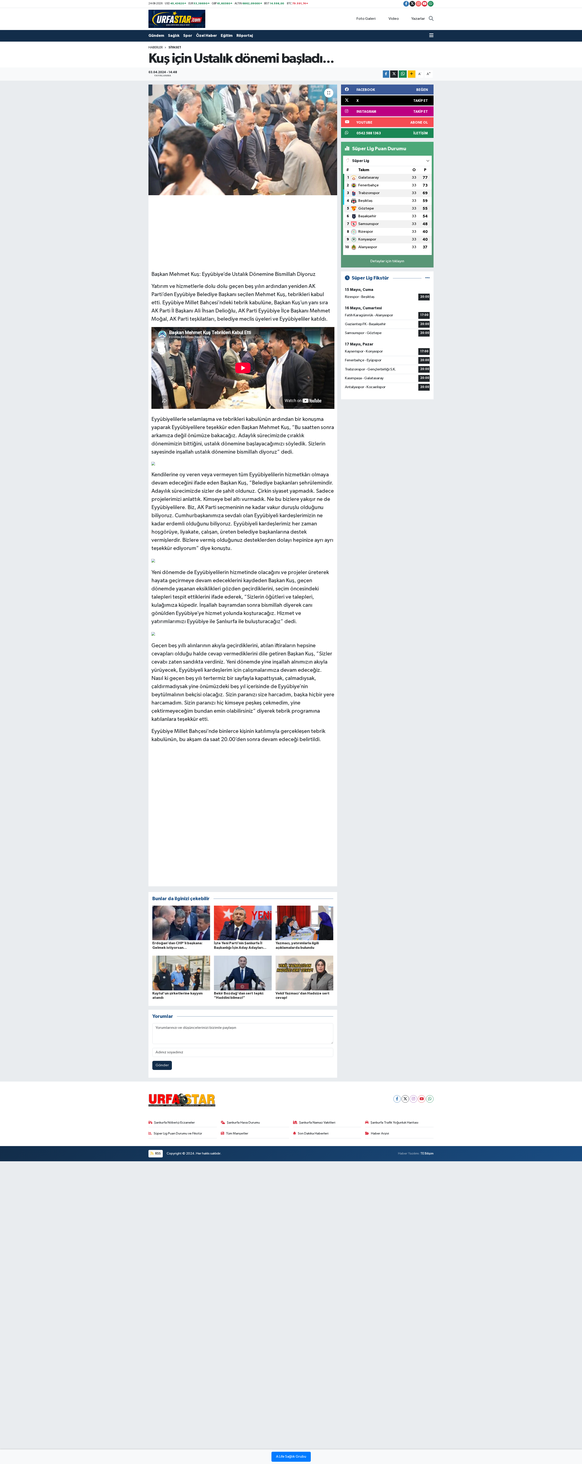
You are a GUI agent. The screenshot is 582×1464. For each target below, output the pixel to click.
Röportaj (244, 35)
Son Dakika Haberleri (313, 1133)
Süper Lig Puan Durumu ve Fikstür (178, 1133)
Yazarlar (418, 19)
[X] (405, 1099)
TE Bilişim (427, 1153)
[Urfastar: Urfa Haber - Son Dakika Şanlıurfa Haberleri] (176, 18)
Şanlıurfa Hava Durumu (243, 1122)
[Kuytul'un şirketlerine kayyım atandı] (181, 973)
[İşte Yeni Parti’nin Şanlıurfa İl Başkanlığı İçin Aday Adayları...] (243, 923)
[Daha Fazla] (411, 74)
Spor (187, 35)
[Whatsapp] (430, 1099)
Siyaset (174, 47)
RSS (158, 1153)
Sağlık (173, 35)
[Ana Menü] (431, 36)
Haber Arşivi (380, 1133)
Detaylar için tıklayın (387, 261)
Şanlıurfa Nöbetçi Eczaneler (174, 1122)
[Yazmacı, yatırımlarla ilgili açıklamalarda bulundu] (304, 923)
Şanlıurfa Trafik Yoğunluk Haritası (394, 1122)
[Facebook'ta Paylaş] (386, 74)
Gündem (156, 35)
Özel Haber (206, 35)
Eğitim (227, 35)
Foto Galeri (366, 19)
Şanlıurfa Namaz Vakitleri (317, 1122)
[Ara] (431, 19)
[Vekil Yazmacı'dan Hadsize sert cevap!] (304, 973)
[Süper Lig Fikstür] (427, 278)
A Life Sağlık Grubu (291, 1457)
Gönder (162, 1065)
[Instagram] (413, 1099)
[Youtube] (421, 1099)
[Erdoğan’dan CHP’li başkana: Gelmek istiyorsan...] (181, 923)
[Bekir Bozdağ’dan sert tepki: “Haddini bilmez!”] (243, 973)
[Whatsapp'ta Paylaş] (403, 74)
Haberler (155, 47)
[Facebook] (397, 1099)
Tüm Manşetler (237, 1133)
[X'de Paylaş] (394, 74)
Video (394, 19)
